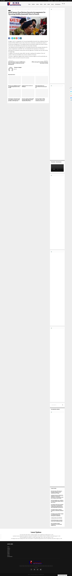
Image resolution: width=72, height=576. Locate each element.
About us (62, 0)
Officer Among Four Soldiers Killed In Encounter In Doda (40, 62)
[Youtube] (41, 569)
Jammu (37, 4)
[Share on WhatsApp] (14, 38)
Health (48, 4)
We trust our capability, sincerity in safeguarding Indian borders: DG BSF (14, 86)
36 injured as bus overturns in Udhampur (27, 86)
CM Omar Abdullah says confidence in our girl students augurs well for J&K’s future (57, 501)
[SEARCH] (63, 405)
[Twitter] (34, 569)
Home (29, 4)
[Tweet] (12, 38)
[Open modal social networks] (21, 38)
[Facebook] (31, 569)
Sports (52, 4)
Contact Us (65, 0)
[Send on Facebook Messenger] (19, 38)
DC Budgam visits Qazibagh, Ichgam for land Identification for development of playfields (57, 514)
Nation (41, 4)
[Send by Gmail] (16, 38)
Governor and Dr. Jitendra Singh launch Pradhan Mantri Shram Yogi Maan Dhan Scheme (28, 99)
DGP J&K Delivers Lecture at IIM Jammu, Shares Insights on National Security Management (16, 63)
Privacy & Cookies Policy (62, 575)
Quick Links (70, 0)
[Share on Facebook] (9, 38)
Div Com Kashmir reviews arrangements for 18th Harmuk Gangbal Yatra (56, 524)
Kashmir (33, 4)
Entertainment (57, 4)
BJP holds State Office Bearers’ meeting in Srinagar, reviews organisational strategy (56, 492)
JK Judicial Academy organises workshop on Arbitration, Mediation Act (57, 510)
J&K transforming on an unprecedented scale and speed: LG (41, 86)
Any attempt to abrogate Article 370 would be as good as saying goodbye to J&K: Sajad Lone (14, 99)
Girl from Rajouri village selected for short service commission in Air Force (40, 99)
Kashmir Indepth (11, 15)
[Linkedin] (37, 569)
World (45, 4)
